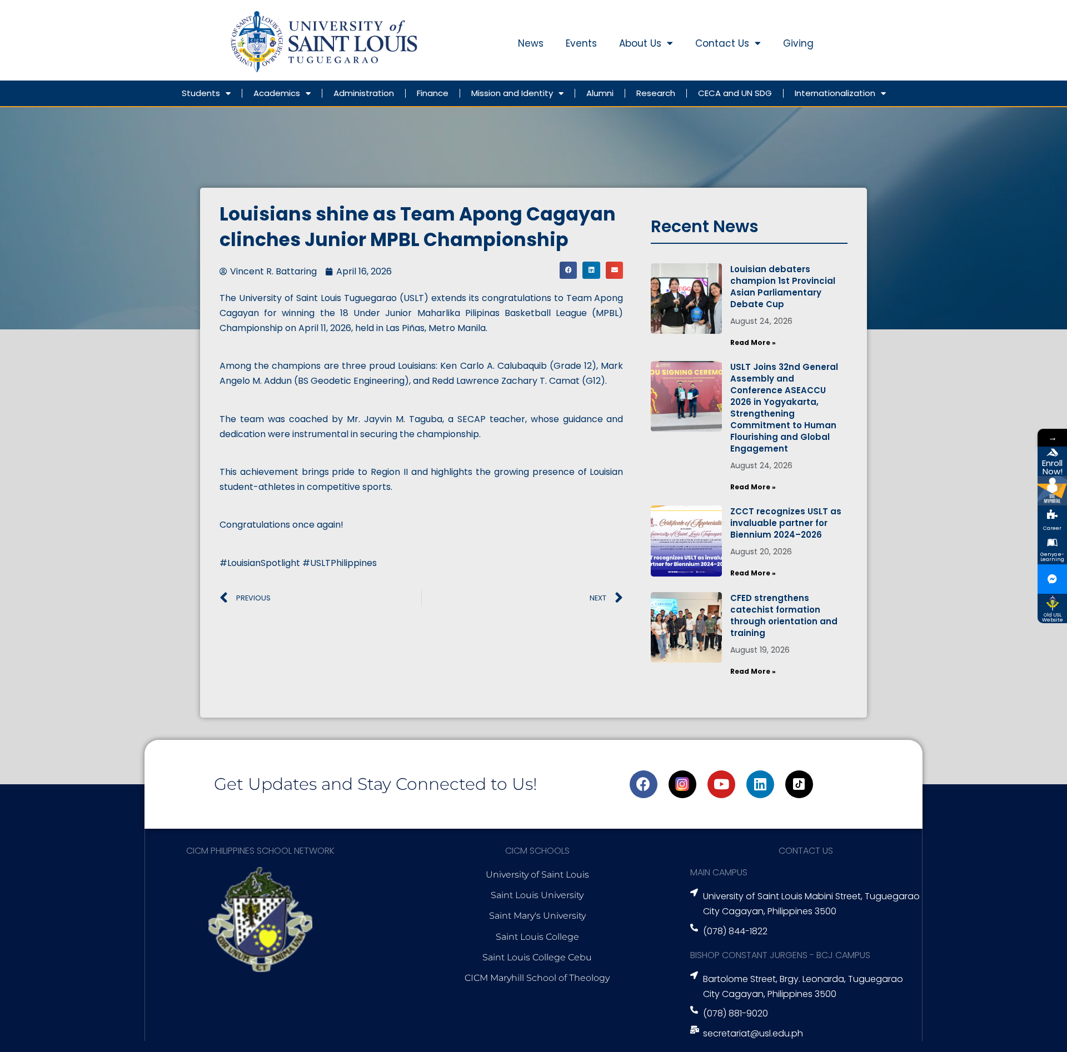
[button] (568, 270)
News (531, 43)
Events (581, 43)
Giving (798, 43)
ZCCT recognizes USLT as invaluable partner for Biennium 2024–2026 (785, 522)
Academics (276, 93)
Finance (432, 93)
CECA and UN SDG (735, 93)
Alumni (600, 93)
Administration (363, 93)
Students (201, 93)
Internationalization (835, 93)
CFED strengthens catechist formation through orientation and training (783, 615)
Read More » (753, 342)
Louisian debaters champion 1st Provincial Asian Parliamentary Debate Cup (782, 286)
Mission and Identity (512, 93)
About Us (640, 43)
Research (655, 93)
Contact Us (722, 43)
